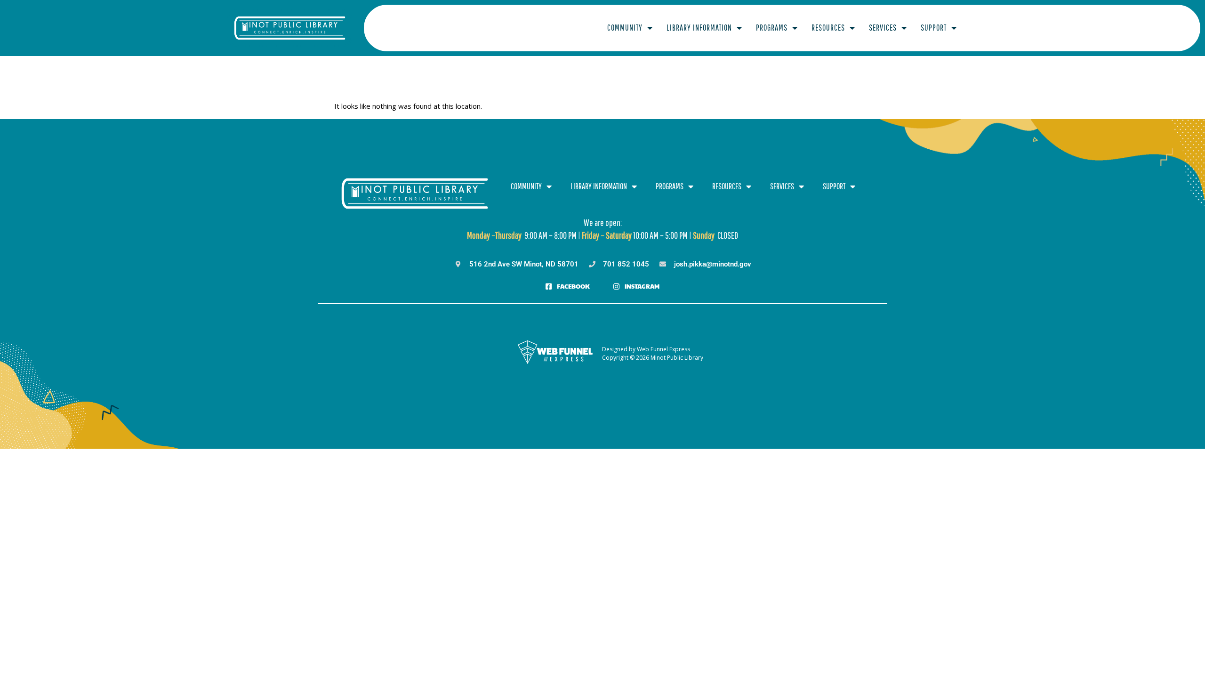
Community (625, 27)
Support (934, 27)
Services (883, 27)
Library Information (699, 27)
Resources (828, 27)
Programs (771, 27)
